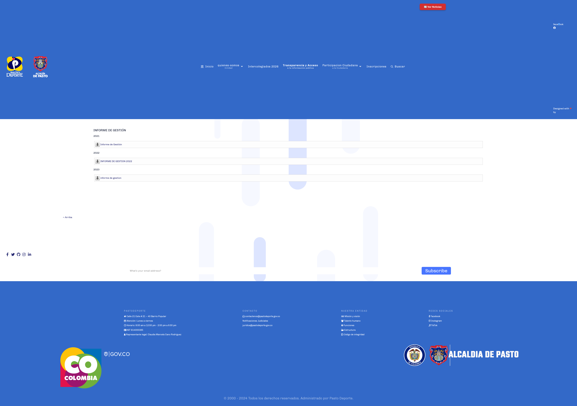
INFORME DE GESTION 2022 (116, 161)
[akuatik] (81, 366)
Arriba (68, 217)
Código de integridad (353, 334)
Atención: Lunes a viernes (140, 320)
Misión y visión (352, 316)
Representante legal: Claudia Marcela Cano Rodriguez (153, 334)
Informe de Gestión (111, 144)
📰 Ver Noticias (433, 6)
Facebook (435, 316)
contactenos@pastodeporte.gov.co (262, 316)
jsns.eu (560, 112)
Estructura (350, 330)
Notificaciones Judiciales (255, 320)
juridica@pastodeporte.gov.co (257, 325)
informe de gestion (110, 177)
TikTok (434, 325)
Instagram (436, 320)
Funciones (349, 325)
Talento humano (352, 320)
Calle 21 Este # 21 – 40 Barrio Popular (146, 316)
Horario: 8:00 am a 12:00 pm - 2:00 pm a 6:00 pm (151, 325)
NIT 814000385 (135, 330)
